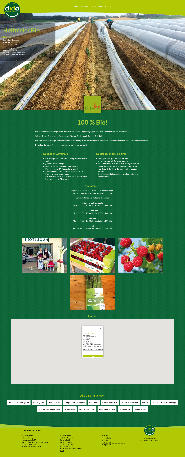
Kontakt (108, 6)
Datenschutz (108, 442)
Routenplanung (87, 349)
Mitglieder (85, 6)
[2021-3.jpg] (140, 272)
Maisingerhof (38, 402)
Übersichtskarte (97, 6)
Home (76, 6)
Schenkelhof (70, 409)
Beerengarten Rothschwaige (164, 402)
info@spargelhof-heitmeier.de (14, 52)
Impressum (107, 445)
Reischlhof (93, 402)
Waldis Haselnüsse (107, 409)
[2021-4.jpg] (92, 309)
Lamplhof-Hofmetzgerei (75, 402)
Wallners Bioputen (87, 409)
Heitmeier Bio (54, 402)
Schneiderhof (124, 409)
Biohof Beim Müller (130, 402)
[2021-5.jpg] (44, 272)
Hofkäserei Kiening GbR (19, 402)
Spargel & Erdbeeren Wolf (49, 409)
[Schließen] (100, 328)
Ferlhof (145, 402)
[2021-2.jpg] (92, 272)
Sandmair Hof (140, 409)
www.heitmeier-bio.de (78, 145)
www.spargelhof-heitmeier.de (14, 54)
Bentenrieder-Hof (109, 402)
